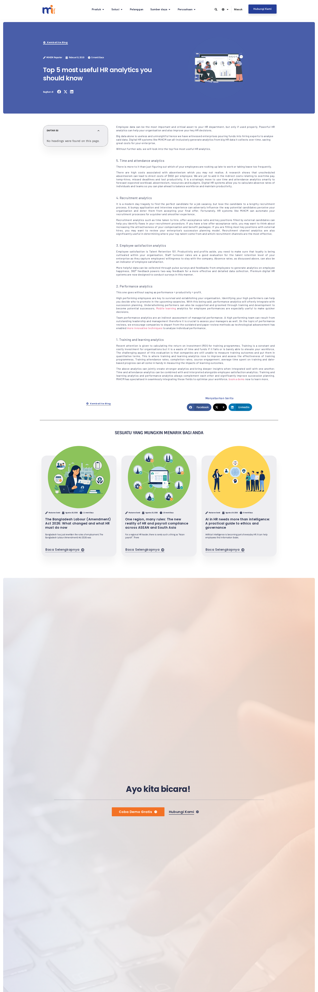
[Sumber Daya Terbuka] (169, 9)
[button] (59, 91)
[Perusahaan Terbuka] (194, 9)
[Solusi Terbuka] (121, 9)
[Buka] (227, 9)
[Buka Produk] (103, 9)
